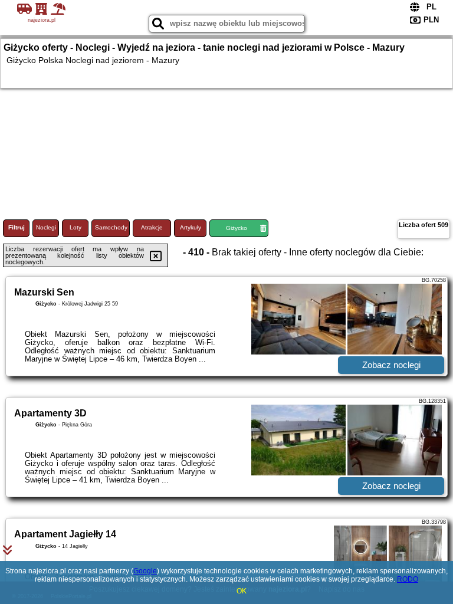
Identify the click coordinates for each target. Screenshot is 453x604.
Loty (75, 227)
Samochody (111, 227)
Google (145, 571)
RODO (407, 579)
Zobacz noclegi (391, 365)
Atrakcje (152, 227)
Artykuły (190, 227)
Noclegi (46, 227)
